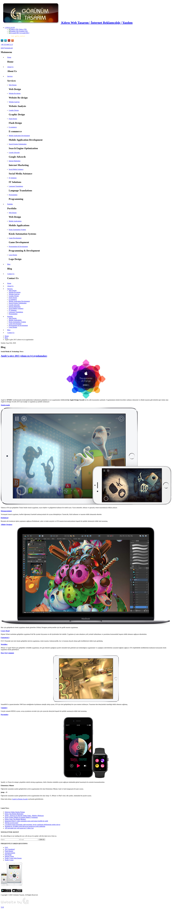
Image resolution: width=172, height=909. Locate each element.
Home (7, 336)
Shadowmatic (5, 405)
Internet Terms (9, 856)
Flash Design (13, 119)
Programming (13, 195)
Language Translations (16, 186)
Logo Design (13, 255)
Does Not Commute (7, 653)
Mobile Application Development (19, 135)
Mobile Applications (15, 221)
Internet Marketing (14, 161)
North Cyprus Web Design (13, 858)
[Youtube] (9, 41)
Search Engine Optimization (17, 144)
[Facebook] (2, 41)
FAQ (6, 847)
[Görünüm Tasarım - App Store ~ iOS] (17, 891)
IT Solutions (13, 178)
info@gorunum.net (7, 48)
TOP (2, 907)
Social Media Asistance (16, 169)
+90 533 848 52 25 (7, 44)
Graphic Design (14, 110)
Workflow (4, 644)
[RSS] (12, 41)
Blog (6, 338)
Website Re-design (15, 93)
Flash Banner (9, 851)
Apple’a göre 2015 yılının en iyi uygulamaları (24, 356)
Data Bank (8, 854)
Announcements (10, 853)
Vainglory (4, 708)
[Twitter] (6, 41)
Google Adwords (14, 152)
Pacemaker (4, 714)
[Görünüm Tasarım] (15, 904)
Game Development (15, 238)
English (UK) (23, 31)
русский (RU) (24, 33)
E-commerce (13, 127)
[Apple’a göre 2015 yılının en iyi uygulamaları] (86, 379)
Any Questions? (10, 849)
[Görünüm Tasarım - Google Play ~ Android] (6, 891)
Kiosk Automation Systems (17, 229)
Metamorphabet (6, 511)
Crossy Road (5, 631)
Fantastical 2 (5, 637)
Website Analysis (14, 102)
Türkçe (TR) (22, 29)
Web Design (13, 85)
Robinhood (4, 518)
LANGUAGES (10, 27)
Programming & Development (18, 246)
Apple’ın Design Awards (20, 799)
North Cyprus (9, 860)
